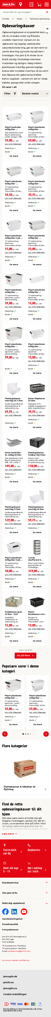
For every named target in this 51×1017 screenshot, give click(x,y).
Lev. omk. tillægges (13, 144)
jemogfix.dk (10, 976)
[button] (23, 734)
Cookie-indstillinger (15, 994)
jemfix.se (8, 982)
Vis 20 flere (23, 655)
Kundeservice (10, 882)
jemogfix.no (10, 988)
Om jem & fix (9, 893)
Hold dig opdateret (13, 903)
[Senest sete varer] (48, 28)
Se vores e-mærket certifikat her (16, 960)
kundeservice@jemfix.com (19, 951)
